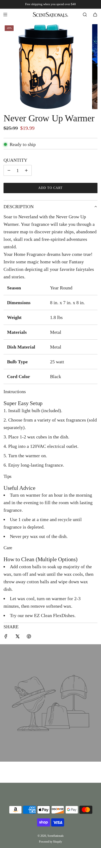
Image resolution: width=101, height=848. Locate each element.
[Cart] (95, 14)
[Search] (85, 14)
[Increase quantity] (26, 170)
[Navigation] (5, 14)
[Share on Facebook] (6, 637)
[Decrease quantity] (9, 170)
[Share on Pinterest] (29, 637)
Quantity (15, 160)
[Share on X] (17, 637)
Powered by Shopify (50, 841)
